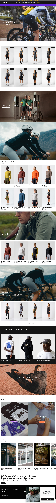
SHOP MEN (25, 143)
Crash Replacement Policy (21, 501)
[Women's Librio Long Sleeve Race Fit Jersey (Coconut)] (48, 174)
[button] (17, 2)
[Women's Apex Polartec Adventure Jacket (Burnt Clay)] (21, 174)
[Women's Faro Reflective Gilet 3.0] (35, 250)
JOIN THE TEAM (48, 499)
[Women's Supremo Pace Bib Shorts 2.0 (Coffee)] (48, 197)
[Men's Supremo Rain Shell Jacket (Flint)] (21, 250)
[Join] (20, 495)
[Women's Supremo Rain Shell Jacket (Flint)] (35, 197)
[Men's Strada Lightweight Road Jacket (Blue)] (21, 197)
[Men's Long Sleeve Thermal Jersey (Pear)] (7, 174)
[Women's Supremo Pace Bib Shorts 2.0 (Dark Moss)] (35, 311)
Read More (3, 483)
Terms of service (9, 501)
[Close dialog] (54, 488)
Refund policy (16, 501)
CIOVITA (2, 501)
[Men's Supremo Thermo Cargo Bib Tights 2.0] (7, 311)
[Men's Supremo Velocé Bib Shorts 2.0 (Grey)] (21, 311)
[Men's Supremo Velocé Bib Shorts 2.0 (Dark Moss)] (7, 197)
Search (6, 501)
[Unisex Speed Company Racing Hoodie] (28, 346)
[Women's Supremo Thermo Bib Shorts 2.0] (48, 311)
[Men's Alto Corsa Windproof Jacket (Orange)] (35, 174)
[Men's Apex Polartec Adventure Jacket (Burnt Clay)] (7, 250)
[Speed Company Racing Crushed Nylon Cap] (46, 346)
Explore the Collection (5, 108)
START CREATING (14, 421)
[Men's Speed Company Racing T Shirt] (10, 346)
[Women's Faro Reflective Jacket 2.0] (48, 250)
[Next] (54, 332)
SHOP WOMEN (30, 143)
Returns (13, 501)
